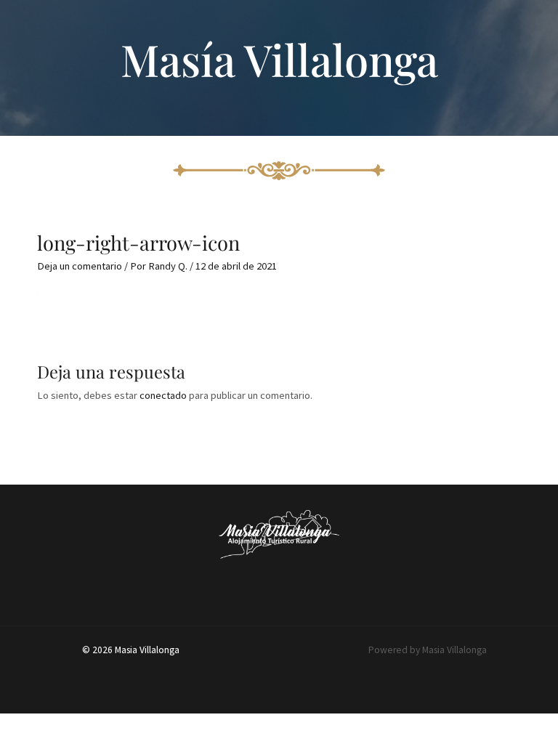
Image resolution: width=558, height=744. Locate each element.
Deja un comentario (79, 265)
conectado (163, 395)
